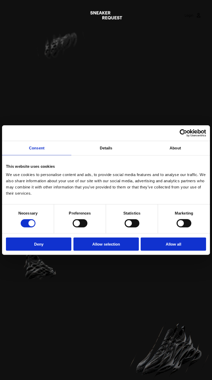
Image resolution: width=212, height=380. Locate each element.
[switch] (80, 223)
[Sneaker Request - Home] (106, 15)
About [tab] (175, 148)
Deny (38, 244)
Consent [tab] (36, 148)
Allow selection (106, 244)
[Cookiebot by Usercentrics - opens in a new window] (183, 133)
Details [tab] (106, 148)
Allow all (173, 244)
